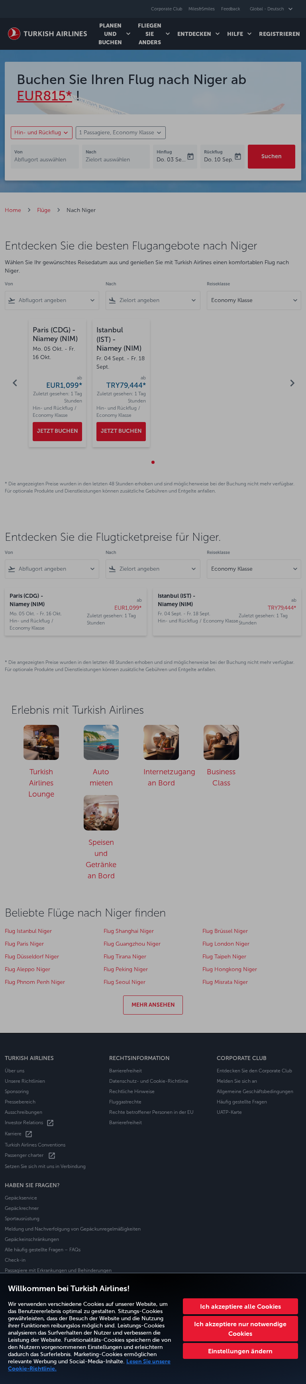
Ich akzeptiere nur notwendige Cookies (240, 1328)
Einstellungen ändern (240, 1351)
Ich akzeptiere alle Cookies (240, 1306)
